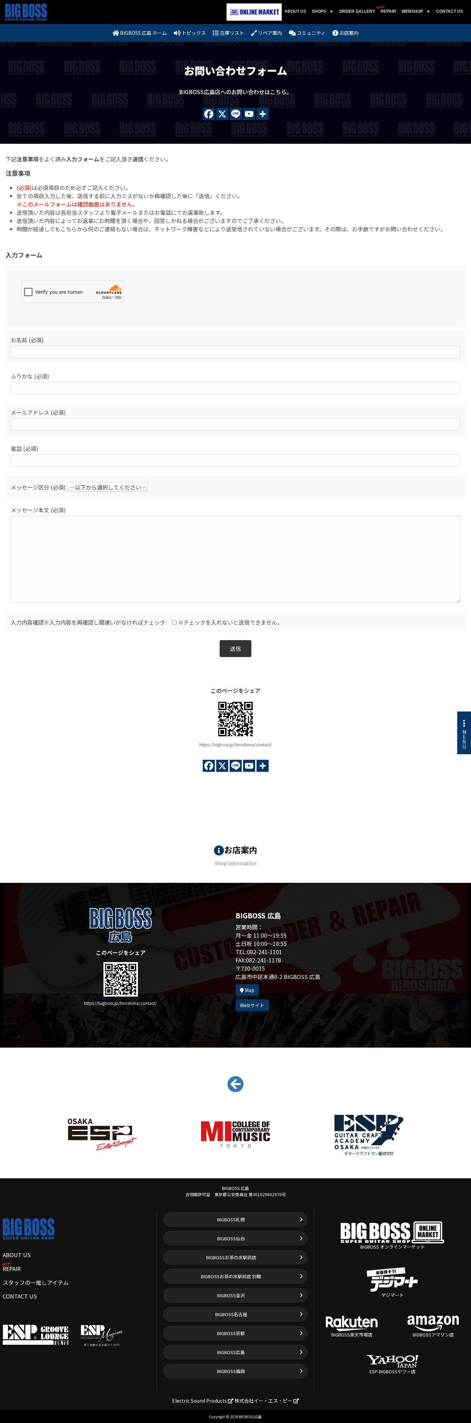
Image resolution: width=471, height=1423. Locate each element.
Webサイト (252, 1005)
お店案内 (348, 32)
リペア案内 (269, 32)
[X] (222, 114)
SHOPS (319, 11)
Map (249, 990)
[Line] (236, 114)
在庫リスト (231, 32)
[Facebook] (209, 114)
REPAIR (387, 9)
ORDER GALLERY (357, 11)
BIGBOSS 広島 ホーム (143, 32)
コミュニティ (310, 32)
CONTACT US (449, 11)
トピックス (193, 32)
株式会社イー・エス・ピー (263, 1400)
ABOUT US (295, 11)
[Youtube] (249, 114)
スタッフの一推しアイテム (36, 1282)
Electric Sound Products (200, 1400)
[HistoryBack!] (235, 1088)
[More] (263, 114)
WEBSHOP (412, 11)
